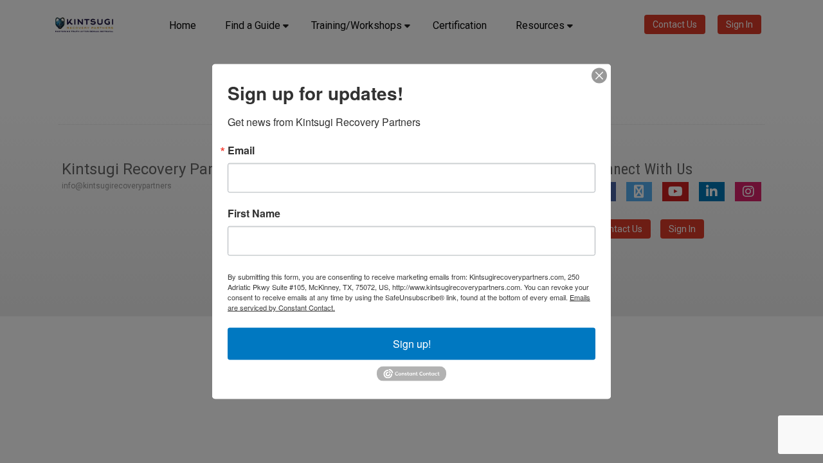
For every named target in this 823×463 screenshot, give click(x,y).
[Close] (599, 76)
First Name (254, 213)
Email (241, 150)
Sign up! (412, 343)
